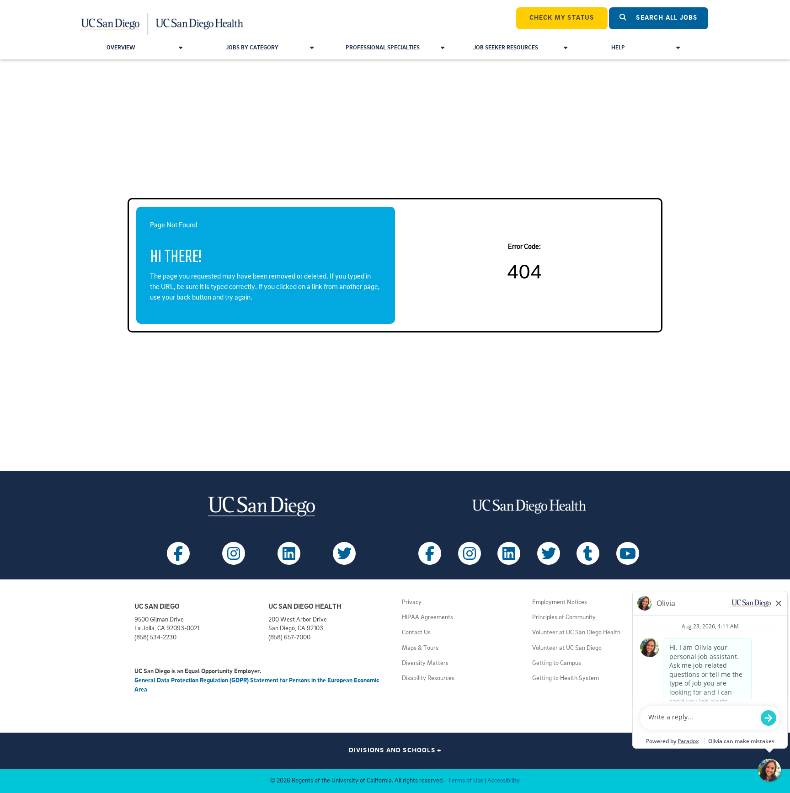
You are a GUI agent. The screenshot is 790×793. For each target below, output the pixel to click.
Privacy (412, 602)
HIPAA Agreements (427, 618)
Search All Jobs (665, 18)
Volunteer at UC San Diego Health (576, 633)
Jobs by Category (252, 48)
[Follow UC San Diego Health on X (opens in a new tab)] (548, 553)
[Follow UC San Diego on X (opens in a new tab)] (344, 553)
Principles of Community (564, 618)
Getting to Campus (556, 663)
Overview (121, 48)
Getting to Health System (565, 678)
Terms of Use (465, 781)
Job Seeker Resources (505, 48)
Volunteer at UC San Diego (567, 648)
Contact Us (416, 633)
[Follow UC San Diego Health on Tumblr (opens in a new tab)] (587, 553)
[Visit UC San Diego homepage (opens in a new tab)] (261, 506)
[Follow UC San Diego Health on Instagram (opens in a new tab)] (469, 553)
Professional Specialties (383, 48)
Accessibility (503, 781)
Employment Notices (559, 602)
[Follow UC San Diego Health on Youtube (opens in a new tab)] (627, 553)
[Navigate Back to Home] (162, 18)
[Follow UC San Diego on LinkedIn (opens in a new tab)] (289, 553)
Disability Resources (428, 678)
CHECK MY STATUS (561, 18)
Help (618, 48)
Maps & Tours (420, 648)
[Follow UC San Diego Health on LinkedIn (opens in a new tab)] (508, 553)
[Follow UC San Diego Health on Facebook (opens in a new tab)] (429, 553)
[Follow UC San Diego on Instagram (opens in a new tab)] (233, 553)
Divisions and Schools (395, 750)
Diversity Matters (425, 663)
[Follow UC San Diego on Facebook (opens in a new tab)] (178, 553)
